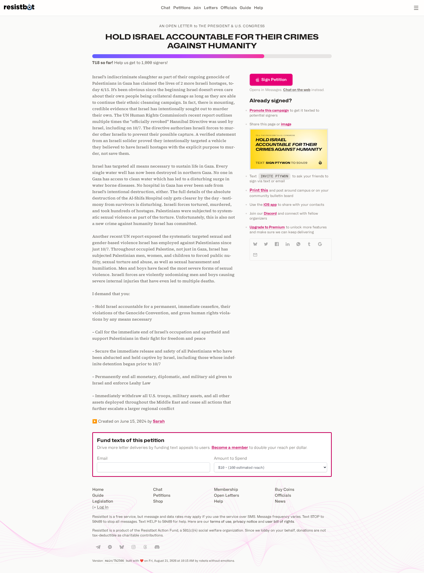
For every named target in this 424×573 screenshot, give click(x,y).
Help (258, 7)
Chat (165, 7)
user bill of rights (279, 521)
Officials (229, 7)
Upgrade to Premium (267, 227)
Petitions (181, 7)
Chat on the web (296, 90)
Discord (270, 213)
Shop (158, 501)
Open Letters (226, 495)
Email (102, 458)
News (280, 501)
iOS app (270, 204)
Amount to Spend (230, 458)
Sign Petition (274, 79)
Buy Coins (284, 489)
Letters (211, 7)
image (286, 124)
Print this (259, 190)
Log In (102, 507)
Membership (226, 489)
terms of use (220, 521)
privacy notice (245, 521)
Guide (245, 7)
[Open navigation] (416, 8)
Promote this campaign (269, 110)
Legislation (102, 501)
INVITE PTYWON (274, 176)
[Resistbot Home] (19, 12)
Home (98, 489)
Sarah (159, 421)
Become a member (230, 447)
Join (197, 7)
